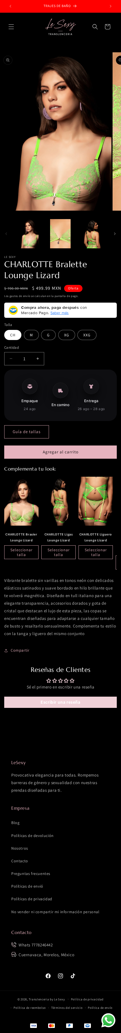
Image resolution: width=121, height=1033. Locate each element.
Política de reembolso (30, 1008)
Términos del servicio (67, 1008)
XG (66, 334)
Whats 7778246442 (36, 945)
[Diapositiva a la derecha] (115, 234)
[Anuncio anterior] (10, 6)
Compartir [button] (20, 650)
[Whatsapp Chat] (108, 1020)
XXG (87, 334)
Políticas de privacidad (31, 898)
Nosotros (19, 848)
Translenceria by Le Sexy (47, 999)
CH (12, 334)
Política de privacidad (87, 999)
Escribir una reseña (60, 702)
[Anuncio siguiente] (110, 6)
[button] (11, 27)
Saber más (59, 313)
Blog (15, 822)
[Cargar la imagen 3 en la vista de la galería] (92, 233)
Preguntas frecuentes (30, 873)
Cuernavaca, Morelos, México (46, 954)
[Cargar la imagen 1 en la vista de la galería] (28, 233)
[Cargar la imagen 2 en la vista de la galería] (60, 233)
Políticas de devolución (32, 835)
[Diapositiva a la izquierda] (6, 234)
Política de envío (100, 1008)
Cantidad (11, 347)
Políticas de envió (27, 886)
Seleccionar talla (21, 552)
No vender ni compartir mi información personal (55, 911)
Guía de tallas (27, 431)
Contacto (19, 860)
